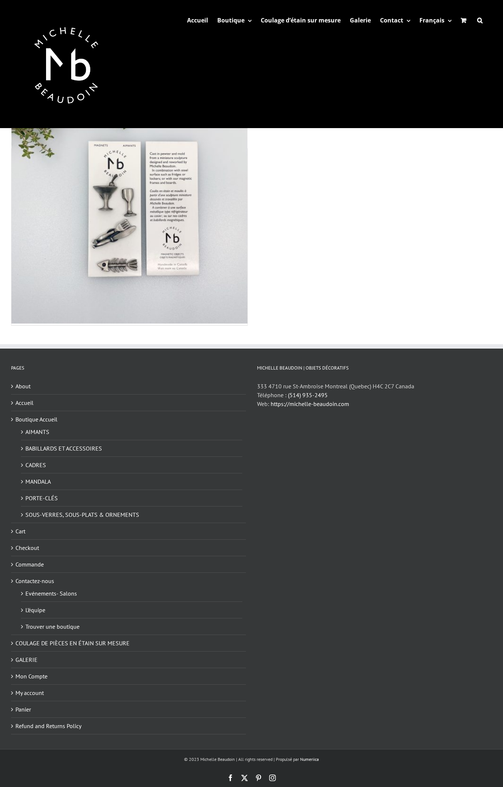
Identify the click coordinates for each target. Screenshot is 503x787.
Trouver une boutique (52, 626)
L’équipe (35, 610)
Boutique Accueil (36, 419)
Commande (29, 564)
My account (29, 692)
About (23, 386)
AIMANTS (37, 431)
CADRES (35, 465)
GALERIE (26, 659)
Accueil (24, 402)
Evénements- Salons (51, 593)
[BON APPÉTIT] (129, 206)
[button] (480, 20)
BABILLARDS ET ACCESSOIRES (63, 448)
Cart (20, 531)
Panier (23, 709)
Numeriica (309, 759)
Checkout (27, 547)
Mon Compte (31, 676)
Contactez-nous (34, 581)
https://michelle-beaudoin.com (310, 403)
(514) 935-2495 (308, 395)
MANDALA (38, 481)
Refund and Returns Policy (48, 726)
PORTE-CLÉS (41, 498)
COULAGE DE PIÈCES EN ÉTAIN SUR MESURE (72, 643)
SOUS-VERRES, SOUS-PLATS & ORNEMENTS (82, 514)
